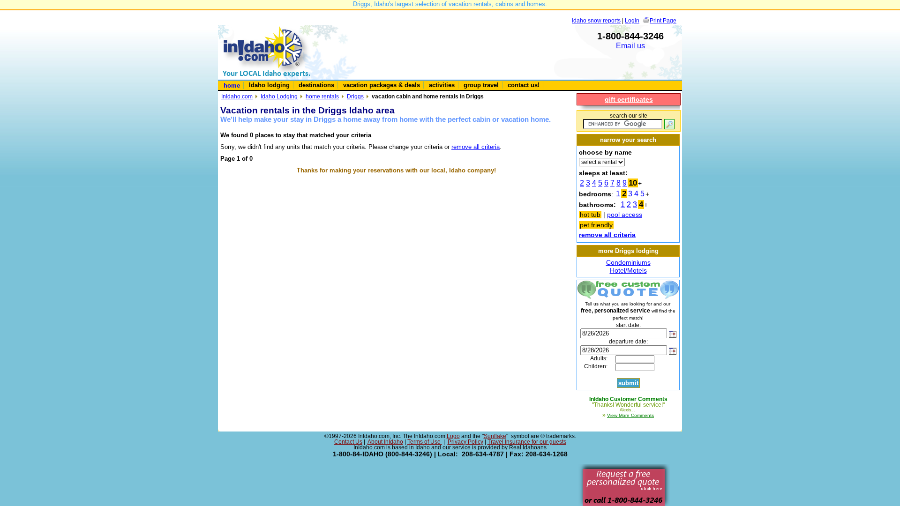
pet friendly (596, 225)
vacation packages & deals (381, 85)
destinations (316, 85)
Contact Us (348, 442)
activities (442, 85)
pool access (624, 214)
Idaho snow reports (596, 20)
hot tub (590, 214)
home (232, 85)
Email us (630, 46)
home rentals (322, 96)
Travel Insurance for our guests (527, 442)
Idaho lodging (269, 85)
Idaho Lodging (279, 96)
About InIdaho (385, 442)
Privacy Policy (465, 442)
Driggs (355, 96)
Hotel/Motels (628, 270)
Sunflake (495, 436)
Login (632, 20)
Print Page (663, 20)
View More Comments (630, 415)
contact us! (524, 85)
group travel (481, 85)
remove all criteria (475, 146)
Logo (453, 436)
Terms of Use (424, 442)
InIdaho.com (237, 96)
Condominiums (628, 262)
